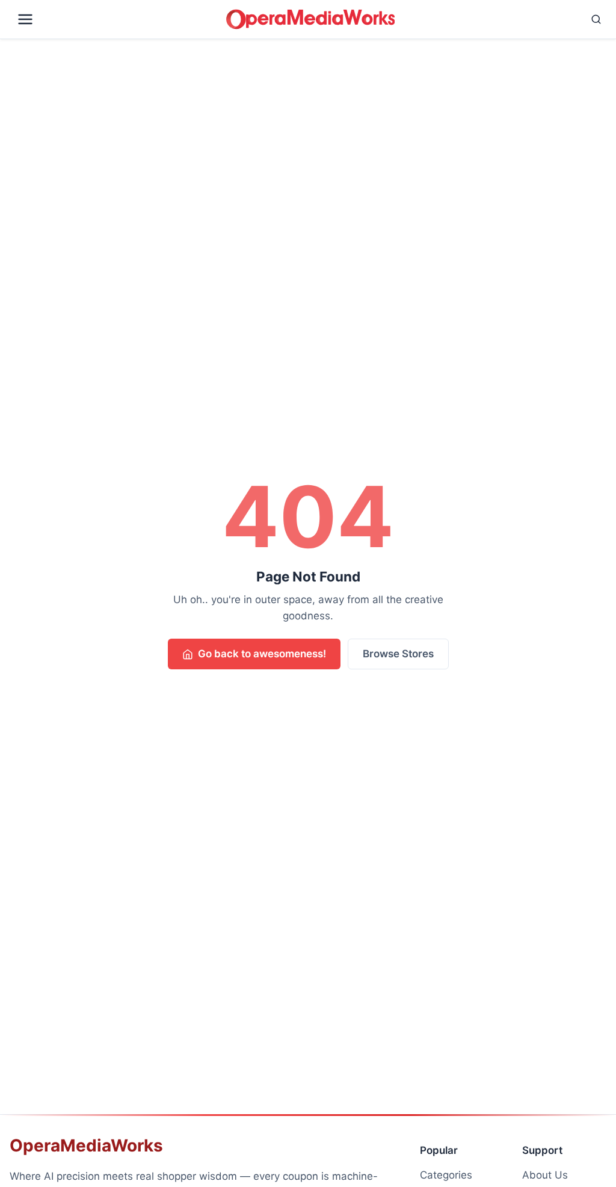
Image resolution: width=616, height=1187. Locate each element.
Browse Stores (398, 654)
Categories (446, 1175)
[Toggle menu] (115, 19)
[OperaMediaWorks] (310, 19)
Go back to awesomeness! (262, 654)
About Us (545, 1175)
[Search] (502, 19)
